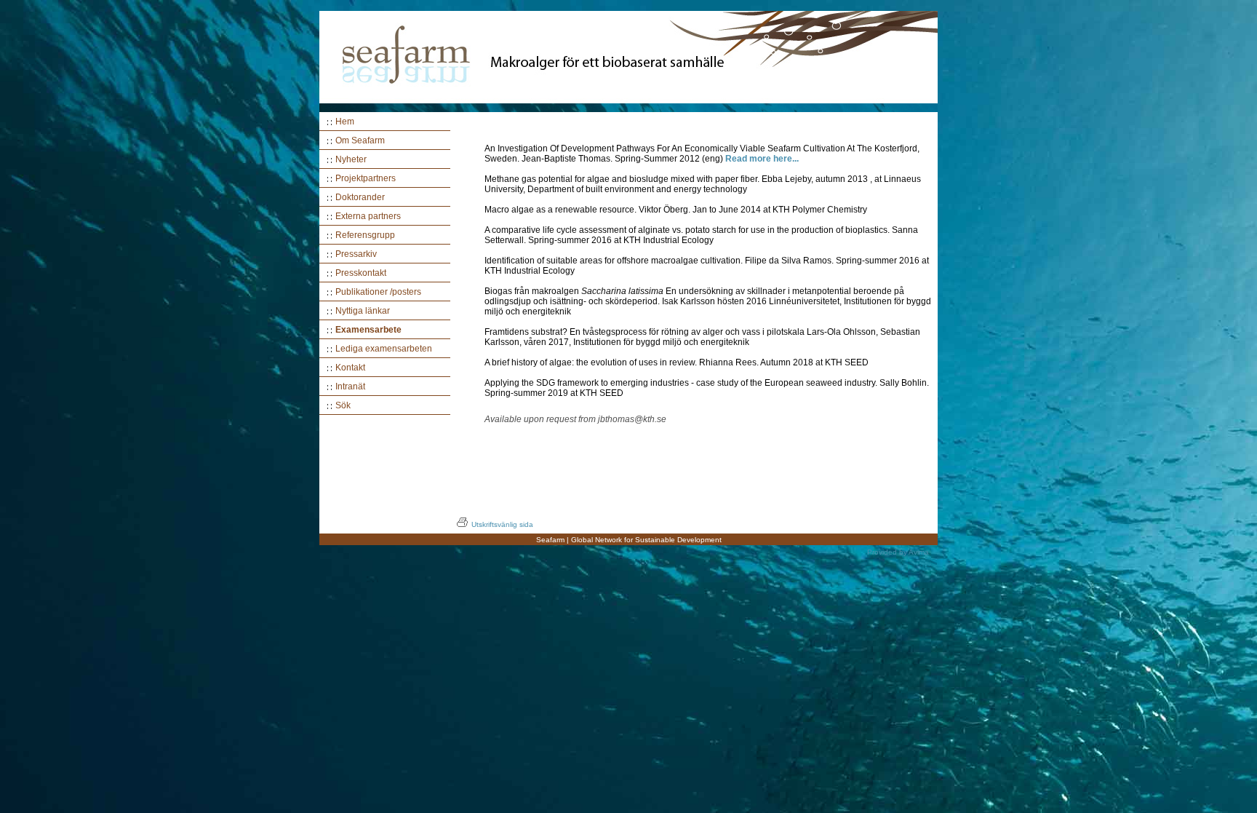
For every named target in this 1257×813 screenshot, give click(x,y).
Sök (343, 405)
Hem (344, 121)
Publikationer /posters (378, 292)
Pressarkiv (356, 254)
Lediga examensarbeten (383, 349)
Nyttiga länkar (362, 311)
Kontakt (350, 367)
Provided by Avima (898, 552)
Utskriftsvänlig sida (502, 524)
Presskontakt (360, 273)
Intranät (350, 386)
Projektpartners (365, 178)
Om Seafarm (360, 140)
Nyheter (351, 159)
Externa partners (368, 216)
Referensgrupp (365, 235)
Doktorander (360, 197)
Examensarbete (368, 330)
